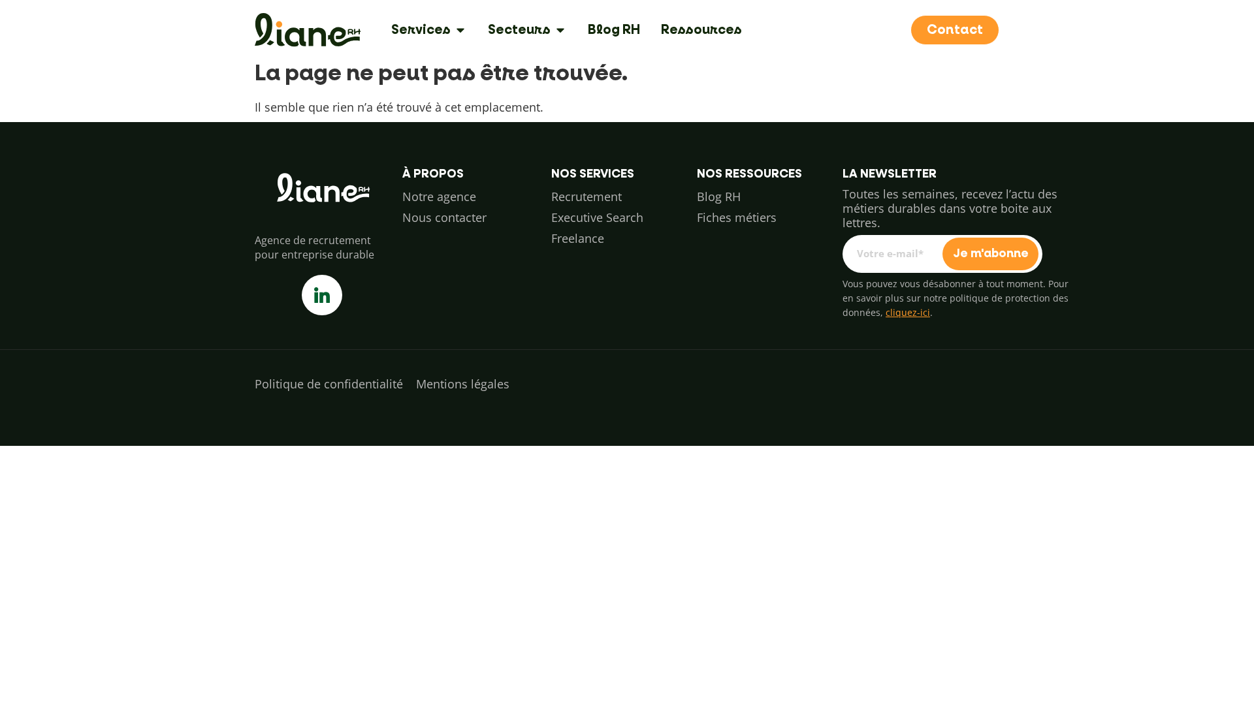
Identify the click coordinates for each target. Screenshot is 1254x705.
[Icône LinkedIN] (322, 295)
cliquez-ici (908, 312)
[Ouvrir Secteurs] (560, 30)
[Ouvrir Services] (460, 30)
